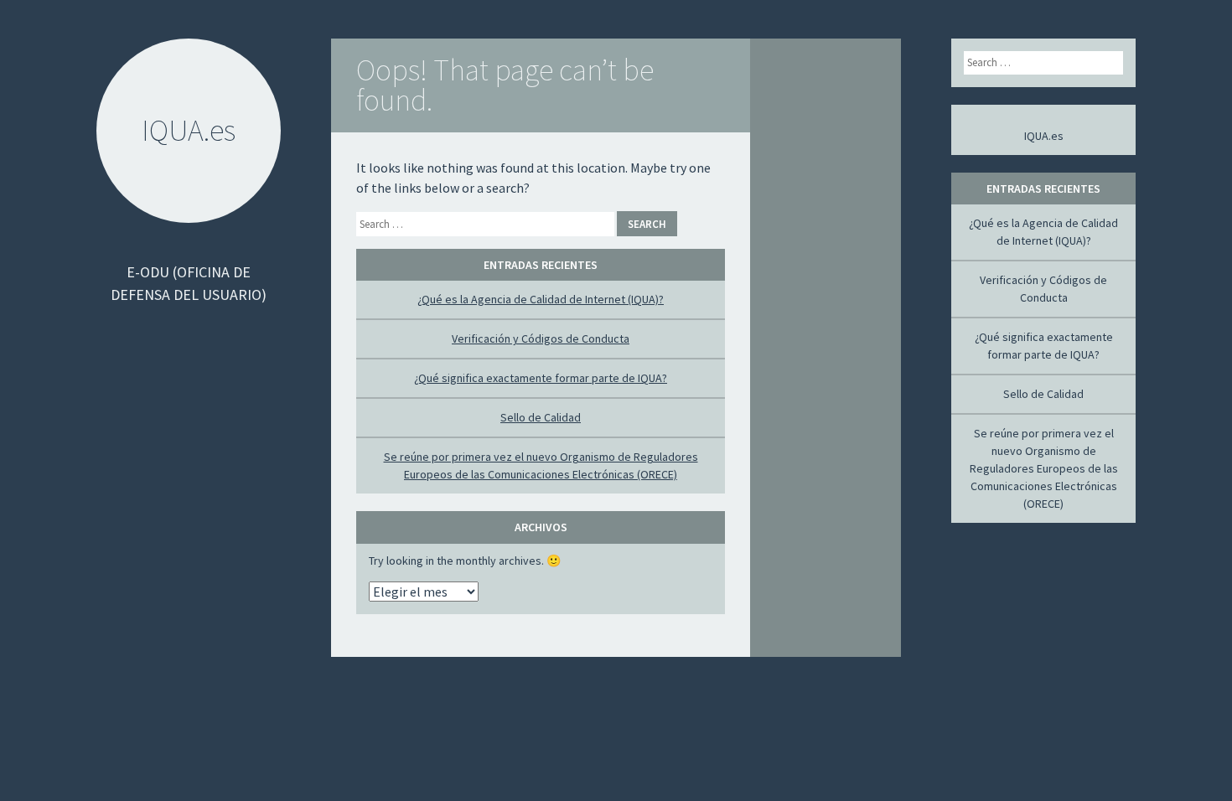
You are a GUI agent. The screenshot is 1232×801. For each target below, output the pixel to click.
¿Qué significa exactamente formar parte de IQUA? (540, 377)
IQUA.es (1044, 135)
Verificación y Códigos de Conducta (540, 338)
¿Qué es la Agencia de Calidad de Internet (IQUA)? (540, 299)
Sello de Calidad (540, 417)
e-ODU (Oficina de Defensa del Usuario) (189, 283)
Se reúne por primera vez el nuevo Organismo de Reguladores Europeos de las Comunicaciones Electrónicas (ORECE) (1044, 468)
